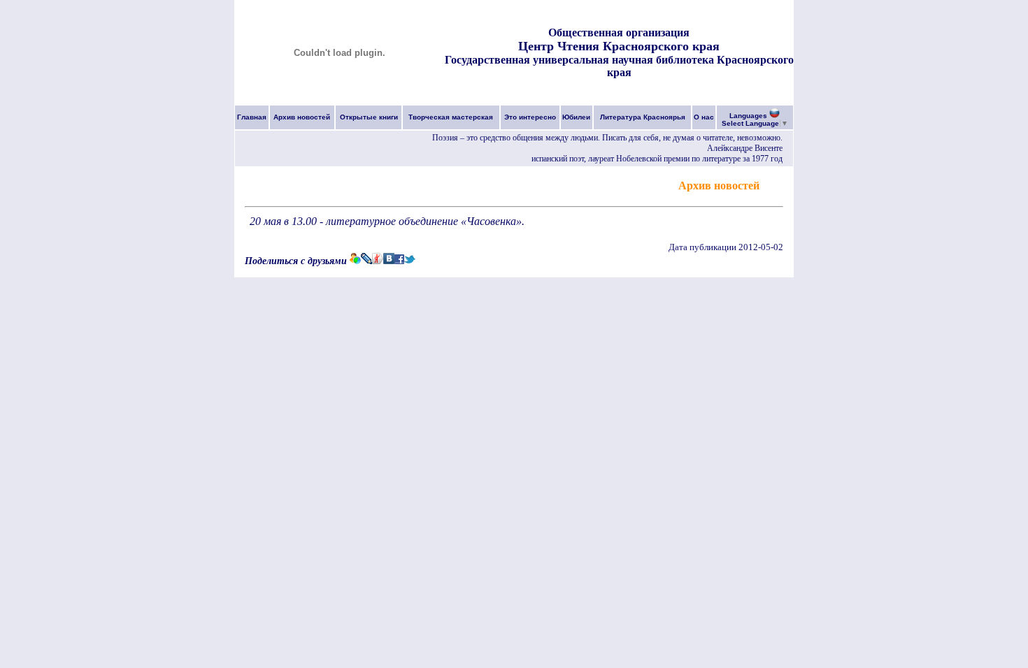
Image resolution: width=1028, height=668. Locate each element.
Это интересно (530, 117)
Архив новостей (301, 117)
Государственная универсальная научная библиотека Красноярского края (619, 66)
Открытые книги (369, 117)
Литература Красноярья (642, 117)
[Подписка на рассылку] (772, 185)
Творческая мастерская (450, 117)
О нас (704, 117)
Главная (251, 117)
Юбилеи (576, 117)
